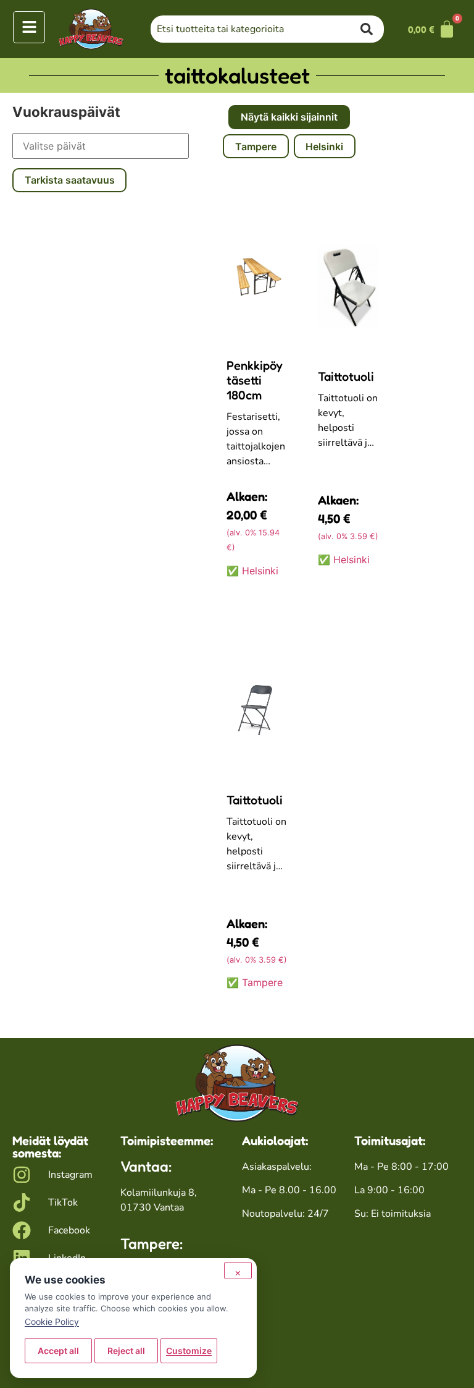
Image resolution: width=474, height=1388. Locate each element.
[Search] (372, 29)
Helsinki (324, 146)
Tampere (255, 146)
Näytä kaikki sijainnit (289, 117)
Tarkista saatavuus (70, 180)
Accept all (58, 1350)
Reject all (126, 1350)
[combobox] (255, 29)
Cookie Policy (52, 1321)
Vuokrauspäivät (66, 112)
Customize (189, 1350)
